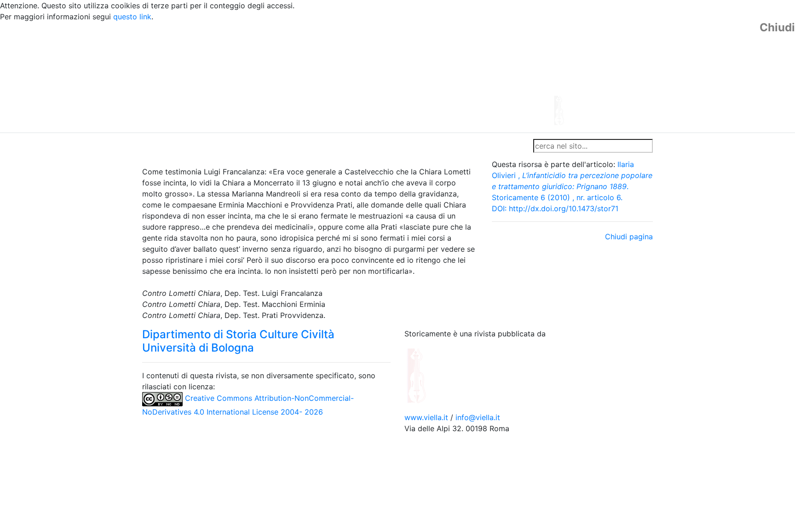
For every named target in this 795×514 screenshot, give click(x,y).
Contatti (230, 145)
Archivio (357, 145)
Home (156, 145)
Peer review (272, 145)
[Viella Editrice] (438, 374)
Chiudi (777, 27)
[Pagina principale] (372, 76)
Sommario (317, 145)
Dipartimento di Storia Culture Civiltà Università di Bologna (238, 341)
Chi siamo (191, 145)
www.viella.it (427, 417)
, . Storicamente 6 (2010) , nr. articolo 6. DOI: (572, 186)
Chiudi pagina (629, 236)
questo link (132, 16)
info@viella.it (477, 417)
